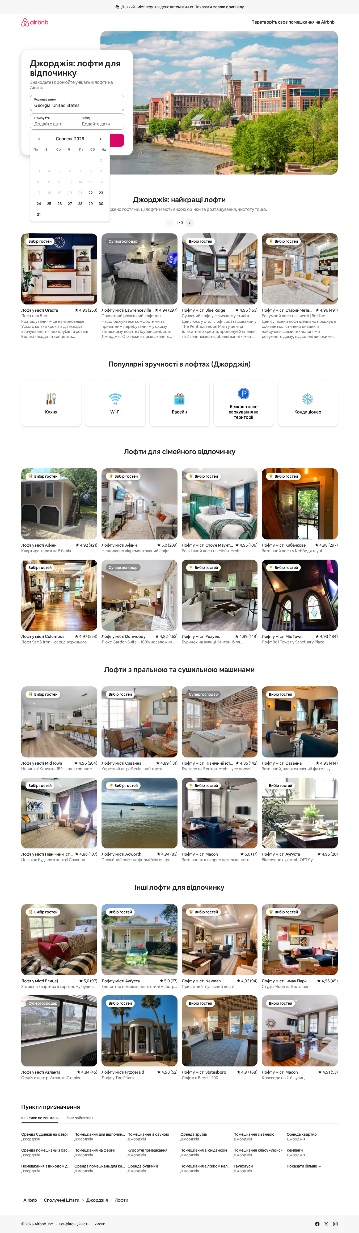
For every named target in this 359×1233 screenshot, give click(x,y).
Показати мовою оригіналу (219, 7)
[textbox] (53, 124)
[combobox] (77, 105)
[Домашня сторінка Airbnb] (34, 22)
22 (90, 192)
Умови (99, 1224)
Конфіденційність (74, 1224)
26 (59, 203)
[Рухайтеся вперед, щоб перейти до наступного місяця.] (100, 139)
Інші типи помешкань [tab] (39, 1118)
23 (101, 192)
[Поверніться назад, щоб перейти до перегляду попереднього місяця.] (39, 139)
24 (39, 203)
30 (101, 203)
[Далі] (189, 223)
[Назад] (170, 223)
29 (90, 203)
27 (70, 203)
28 (80, 203)
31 (39, 214)
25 (49, 203)
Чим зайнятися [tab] (80, 1118)
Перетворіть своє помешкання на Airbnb (293, 22)
